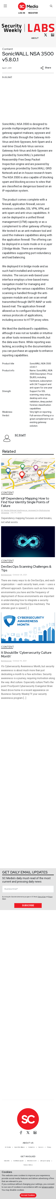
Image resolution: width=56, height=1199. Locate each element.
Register (33, 13)
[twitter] (45, 35)
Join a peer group (45, 1161)
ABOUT (35, 38)
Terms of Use (42, 897)
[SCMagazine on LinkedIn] (35, 1132)
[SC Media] (28, 6)
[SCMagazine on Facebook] (21, 1132)
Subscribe (28, 905)
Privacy (49, 1147)
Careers (40, 1147)
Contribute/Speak (18, 1161)
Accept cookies (28, 1195)
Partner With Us (28, 1165)
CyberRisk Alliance (19, 1147)
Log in (21, 13)
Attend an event (31, 1161)
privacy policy (48, 1187)
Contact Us (31, 1147)
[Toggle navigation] (5, 6)
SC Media (8, 1147)
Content (7, 49)
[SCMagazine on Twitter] (28, 1132)
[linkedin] (52, 35)
